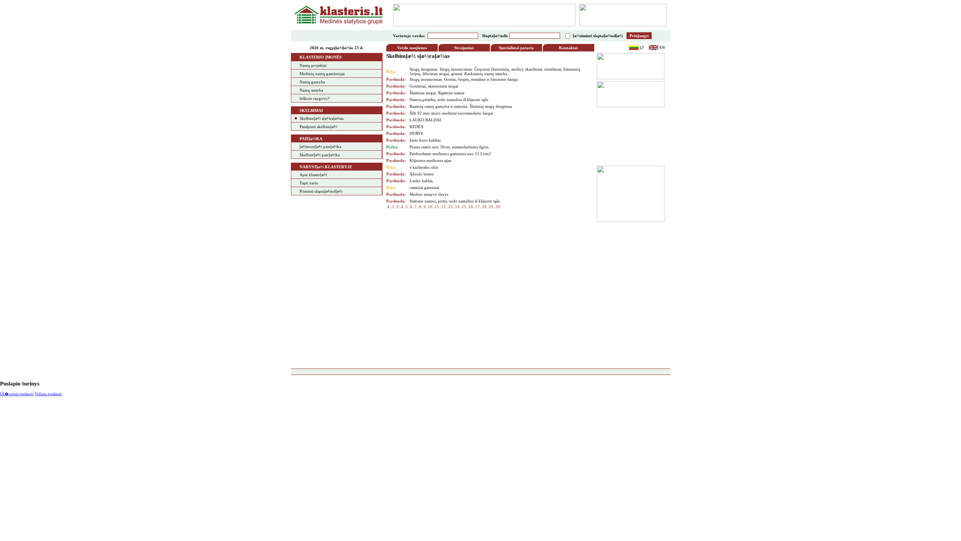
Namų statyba (311, 90)
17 (477, 206)
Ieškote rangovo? (315, 98)
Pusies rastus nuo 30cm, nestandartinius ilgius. (450, 147)
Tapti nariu (309, 183)
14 (457, 206)
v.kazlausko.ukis (424, 167)
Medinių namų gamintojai (322, 73)
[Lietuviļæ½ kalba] (637, 49)
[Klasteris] (339, 23)
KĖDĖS (416, 126)
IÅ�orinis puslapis (16, 393)
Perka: (392, 147)
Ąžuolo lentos (422, 174)
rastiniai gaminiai (424, 187)
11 (437, 206)
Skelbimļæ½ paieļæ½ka (320, 155)
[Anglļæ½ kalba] (656, 49)
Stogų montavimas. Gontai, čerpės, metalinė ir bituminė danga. (464, 79)
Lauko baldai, (422, 180)
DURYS (416, 133)
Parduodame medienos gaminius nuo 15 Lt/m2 (450, 153)
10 (430, 206)
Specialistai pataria (516, 47)
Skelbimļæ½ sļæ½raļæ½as (321, 118)
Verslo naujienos (412, 47)
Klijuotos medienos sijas (430, 160)
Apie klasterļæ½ (313, 174)
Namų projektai (313, 65)
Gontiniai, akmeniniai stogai (434, 86)
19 (491, 206)
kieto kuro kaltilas (425, 140)
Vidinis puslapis (48, 393)
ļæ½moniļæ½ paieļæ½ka (320, 146)
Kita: (391, 71)
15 (464, 206)
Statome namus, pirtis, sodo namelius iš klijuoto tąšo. (455, 201)
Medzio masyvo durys (429, 194)
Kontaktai (568, 47)
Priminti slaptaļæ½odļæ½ (321, 191)
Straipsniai (464, 47)
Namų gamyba (312, 82)
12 (443, 206)
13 (450, 206)
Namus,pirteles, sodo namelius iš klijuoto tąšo (449, 99)
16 (470, 206)
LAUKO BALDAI (425, 120)
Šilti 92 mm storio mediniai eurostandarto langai (451, 113)
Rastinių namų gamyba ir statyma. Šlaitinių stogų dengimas (461, 106)
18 (484, 206)
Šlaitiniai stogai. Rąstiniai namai (437, 93)
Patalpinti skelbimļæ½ (318, 126)
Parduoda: (396, 79)
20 (498, 206)
